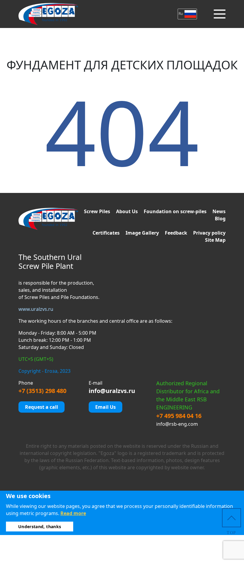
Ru (181, 13)
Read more (73, 513)
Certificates (106, 233)
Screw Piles (97, 211)
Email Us (105, 407)
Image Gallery (142, 233)
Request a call (41, 407)
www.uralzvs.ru (35, 309)
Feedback (176, 233)
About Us (127, 211)
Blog (220, 218)
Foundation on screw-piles (175, 211)
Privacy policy (209, 233)
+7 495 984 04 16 (178, 416)
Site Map (215, 240)
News (219, 211)
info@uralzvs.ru (112, 391)
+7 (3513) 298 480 (42, 391)
